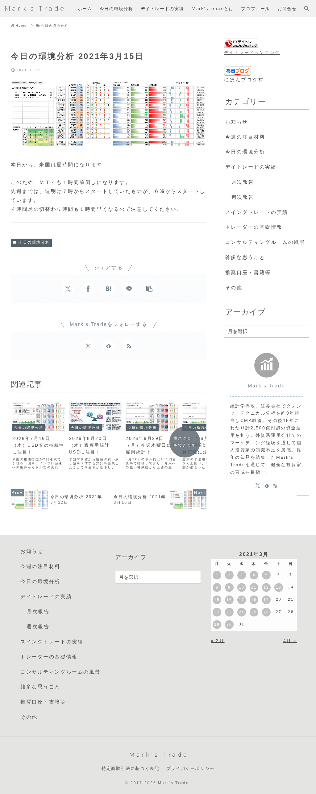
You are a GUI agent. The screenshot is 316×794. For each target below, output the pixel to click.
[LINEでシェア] (129, 288)
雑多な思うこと (245, 257)
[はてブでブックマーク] (108, 288)
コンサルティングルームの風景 (265, 242)
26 (266, 612)
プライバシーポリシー (190, 768)
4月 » (290, 640)
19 (266, 600)
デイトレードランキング (252, 52)
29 (217, 624)
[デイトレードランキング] (241, 43)
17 (242, 600)
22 (217, 612)
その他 (234, 287)
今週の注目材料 (245, 137)
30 (229, 624)
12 (266, 587)
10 (242, 587)
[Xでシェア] (68, 288)
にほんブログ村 (244, 79)
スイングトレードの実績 (256, 212)
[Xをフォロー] (88, 346)
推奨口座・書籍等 (248, 272)
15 (217, 600)
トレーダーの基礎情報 (254, 227)
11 (254, 587)
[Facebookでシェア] (88, 288)
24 (242, 612)
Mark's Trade (266, 385)
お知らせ (236, 121)
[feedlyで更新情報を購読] (108, 346)
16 (229, 600)
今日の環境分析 (34, 242)
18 (254, 600)
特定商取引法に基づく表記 (130, 768)
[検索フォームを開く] (306, 8)
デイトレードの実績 (251, 166)
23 (229, 612)
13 (279, 587)
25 (254, 612)
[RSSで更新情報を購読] (129, 346)
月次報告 (242, 182)
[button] (149, 288)
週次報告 (242, 197)
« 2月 (217, 640)
